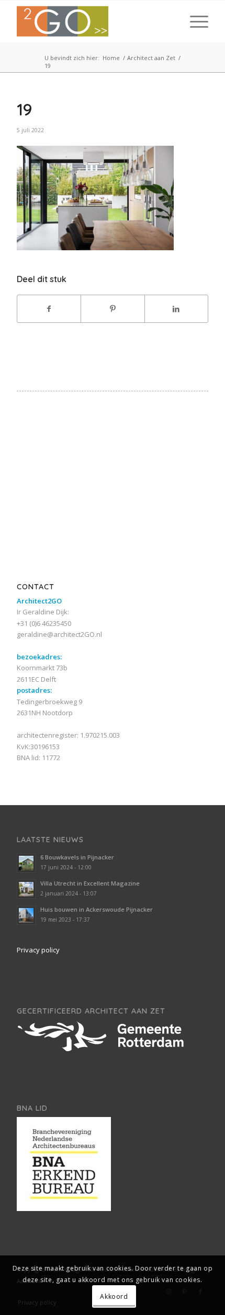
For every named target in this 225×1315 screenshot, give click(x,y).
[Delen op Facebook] (49, 308)
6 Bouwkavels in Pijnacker (77, 857)
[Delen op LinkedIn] (176, 308)
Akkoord (114, 1296)
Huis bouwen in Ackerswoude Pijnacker (96, 909)
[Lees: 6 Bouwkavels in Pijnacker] (26, 863)
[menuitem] (193, 21)
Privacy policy (38, 950)
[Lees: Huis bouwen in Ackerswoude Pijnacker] (26, 915)
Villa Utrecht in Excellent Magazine (90, 883)
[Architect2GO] (93, 21)
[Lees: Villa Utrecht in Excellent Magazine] (26, 889)
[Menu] (193, 21)
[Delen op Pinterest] (112, 308)
